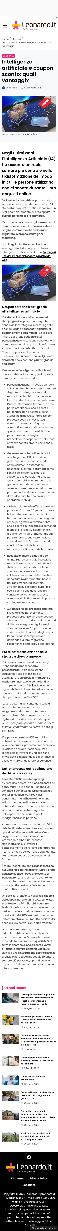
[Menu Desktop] (5, 26)
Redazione (29, 1185)
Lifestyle (8, 55)
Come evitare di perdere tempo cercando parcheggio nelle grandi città (38, 1095)
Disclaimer (17, 1178)
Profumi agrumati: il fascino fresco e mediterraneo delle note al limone (36, 1019)
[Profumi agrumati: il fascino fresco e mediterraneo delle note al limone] (10, 1020)
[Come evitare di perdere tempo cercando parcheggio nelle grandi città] (10, 1096)
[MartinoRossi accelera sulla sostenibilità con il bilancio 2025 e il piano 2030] (10, 1137)
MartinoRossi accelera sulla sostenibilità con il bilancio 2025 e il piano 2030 (36, 1136)
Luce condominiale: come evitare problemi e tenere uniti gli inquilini (37, 1060)
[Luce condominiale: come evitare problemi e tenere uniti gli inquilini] (10, 1061)
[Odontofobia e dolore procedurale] (10, 1080)
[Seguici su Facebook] (29, 1157)
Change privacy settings (44, 1228)
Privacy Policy (38, 1178)
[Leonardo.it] (34, 25)
